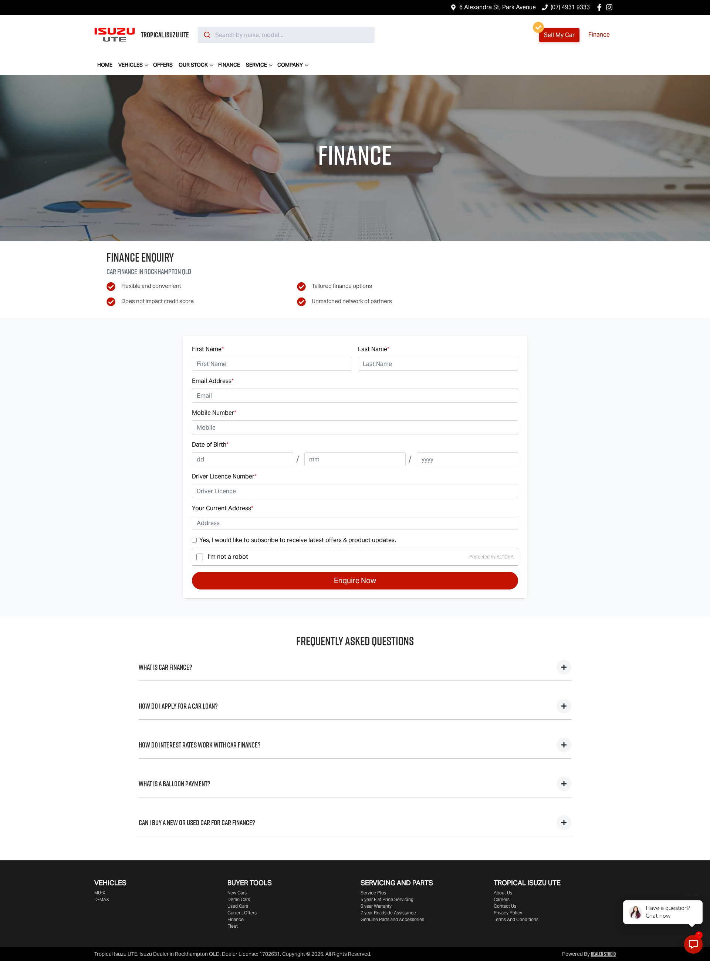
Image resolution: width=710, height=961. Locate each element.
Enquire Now (355, 580)
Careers (502, 899)
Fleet (232, 926)
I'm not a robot (228, 557)
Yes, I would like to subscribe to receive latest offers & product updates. (297, 540)
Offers (163, 64)
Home (104, 64)
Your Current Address (222, 508)
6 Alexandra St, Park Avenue (497, 7)
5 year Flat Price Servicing (387, 899)
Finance (599, 34)
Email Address (213, 381)
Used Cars (237, 906)
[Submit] (206, 35)
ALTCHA (505, 557)
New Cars (237, 893)
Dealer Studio (603, 954)
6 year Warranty (376, 906)
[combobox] (286, 35)
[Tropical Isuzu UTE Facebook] (601, 7)
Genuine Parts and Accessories (392, 919)
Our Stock (193, 64)
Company (290, 64)
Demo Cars (238, 899)
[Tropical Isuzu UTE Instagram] (611, 7)
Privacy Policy (508, 912)
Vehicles (130, 64)
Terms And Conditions (516, 919)
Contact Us (505, 906)
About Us (503, 893)
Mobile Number (214, 413)
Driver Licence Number (224, 476)
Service (256, 64)
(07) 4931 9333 (570, 7)
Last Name (373, 349)
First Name (208, 349)
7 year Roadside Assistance (388, 912)
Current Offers (242, 912)
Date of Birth (210, 444)
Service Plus (373, 893)
